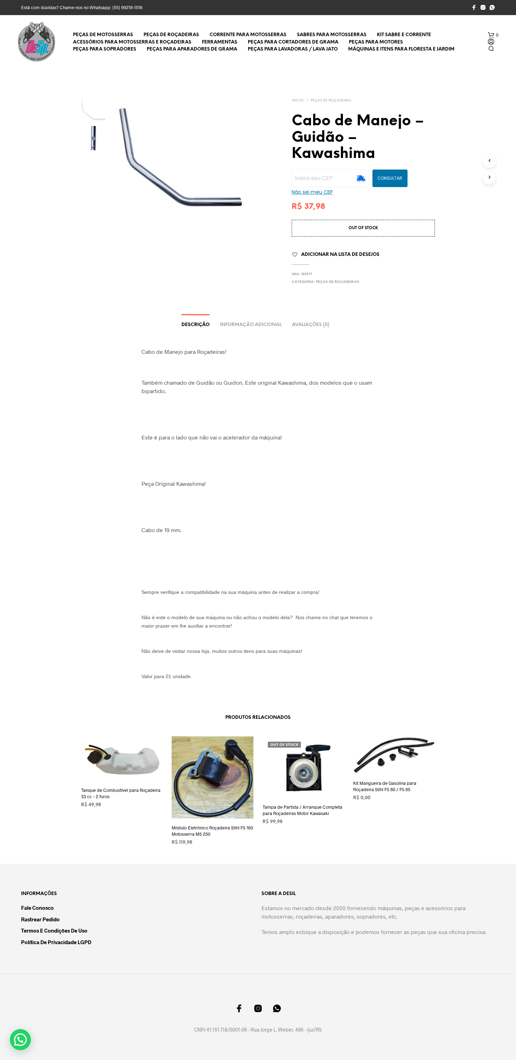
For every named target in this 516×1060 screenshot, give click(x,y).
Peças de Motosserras (103, 35)
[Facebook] (474, 7)
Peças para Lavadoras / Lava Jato (293, 49)
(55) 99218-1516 (127, 7)
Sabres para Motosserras (331, 35)
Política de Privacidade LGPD (56, 942)
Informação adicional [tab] (251, 325)
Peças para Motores (376, 42)
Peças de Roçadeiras (171, 35)
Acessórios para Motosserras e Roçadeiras (132, 42)
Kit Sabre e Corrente (404, 35)
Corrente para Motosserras (248, 35)
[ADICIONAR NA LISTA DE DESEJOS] (122, 768)
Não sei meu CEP (312, 192)
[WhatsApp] (492, 7)
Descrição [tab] (195, 325)
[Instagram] (483, 7)
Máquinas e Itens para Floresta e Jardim (401, 49)
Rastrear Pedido (40, 919)
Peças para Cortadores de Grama (293, 42)
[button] (493, 35)
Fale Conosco (37, 908)
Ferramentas (219, 42)
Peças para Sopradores (104, 49)
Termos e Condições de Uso (54, 930)
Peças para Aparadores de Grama (192, 49)
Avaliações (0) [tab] (310, 325)
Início (298, 100)
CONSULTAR (389, 178)
